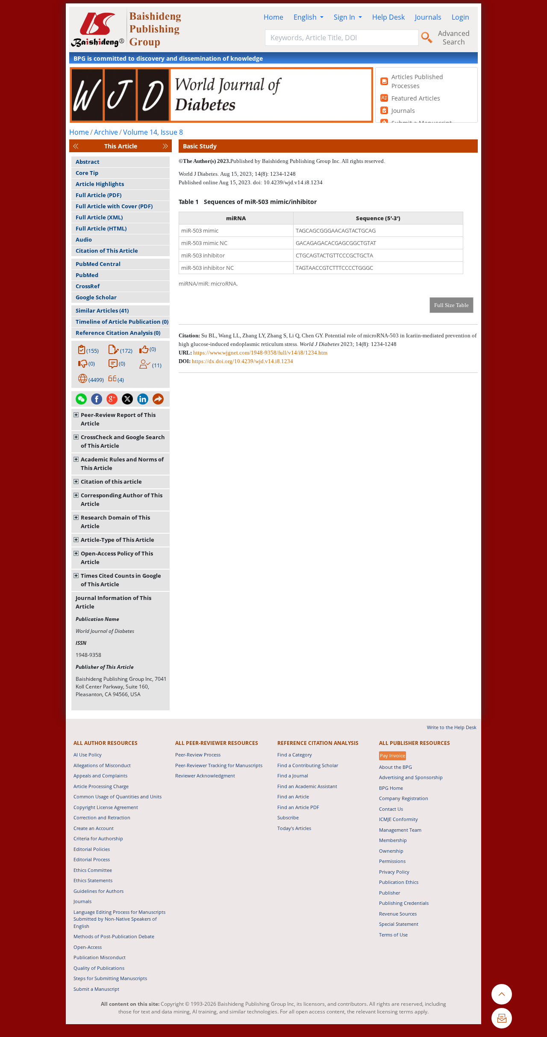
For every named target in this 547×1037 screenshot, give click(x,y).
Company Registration (403, 798)
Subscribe (288, 817)
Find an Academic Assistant (307, 786)
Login (460, 17)
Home (273, 17)
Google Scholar (96, 297)
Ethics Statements (93, 880)
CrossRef (88, 286)
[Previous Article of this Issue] (76, 146)
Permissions (392, 861)
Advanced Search (454, 37)
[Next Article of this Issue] (165, 146)
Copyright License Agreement (106, 807)
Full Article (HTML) (101, 228)
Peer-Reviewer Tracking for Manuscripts (218, 765)
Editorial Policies (92, 849)
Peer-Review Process (198, 754)
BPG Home (391, 788)
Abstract (88, 161)
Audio (84, 239)
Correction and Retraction (102, 817)
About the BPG (395, 767)
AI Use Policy (88, 754)
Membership (393, 840)
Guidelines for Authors (99, 891)
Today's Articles (294, 828)
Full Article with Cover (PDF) (114, 206)
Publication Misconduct (100, 957)
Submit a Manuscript (96, 989)
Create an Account (94, 828)
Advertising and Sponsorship (411, 777)
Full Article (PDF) (98, 195)
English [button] (306, 17)
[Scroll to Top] (501, 994)
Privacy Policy (394, 872)
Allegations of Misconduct (102, 765)
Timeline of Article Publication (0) (122, 321)
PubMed (87, 275)
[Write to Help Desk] (501, 1018)
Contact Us (391, 809)
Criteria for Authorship (98, 838)
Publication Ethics (398, 882)
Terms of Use (393, 934)
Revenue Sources (398, 913)
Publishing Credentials (404, 903)
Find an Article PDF (298, 807)
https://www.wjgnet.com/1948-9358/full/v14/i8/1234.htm (260, 352)
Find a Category (294, 754)
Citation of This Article (107, 250)
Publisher (389, 892)
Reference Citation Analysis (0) (118, 333)
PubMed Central (98, 264)
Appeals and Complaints (100, 775)
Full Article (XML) (99, 217)
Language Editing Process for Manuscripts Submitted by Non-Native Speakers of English (119, 919)
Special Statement (398, 924)
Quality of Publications (99, 968)
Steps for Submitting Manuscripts (110, 978)
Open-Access (88, 947)
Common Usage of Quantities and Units (118, 796)
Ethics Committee (93, 870)
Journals (428, 17)
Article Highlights (100, 184)
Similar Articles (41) (102, 310)
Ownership (391, 851)
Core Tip (87, 173)
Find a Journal (292, 775)
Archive (106, 132)
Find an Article (293, 796)
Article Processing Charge (101, 786)
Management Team (400, 830)
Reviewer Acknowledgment (205, 775)
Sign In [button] (345, 17)
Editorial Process (92, 859)
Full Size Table (451, 305)
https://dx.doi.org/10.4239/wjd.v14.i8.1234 (242, 361)
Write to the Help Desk (451, 727)
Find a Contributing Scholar (307, 765)
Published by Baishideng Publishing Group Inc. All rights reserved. (307, 161)
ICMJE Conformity (398, 819)
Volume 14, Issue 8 (153, 132)
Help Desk (388, 17)
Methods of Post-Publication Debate (114, 936)
